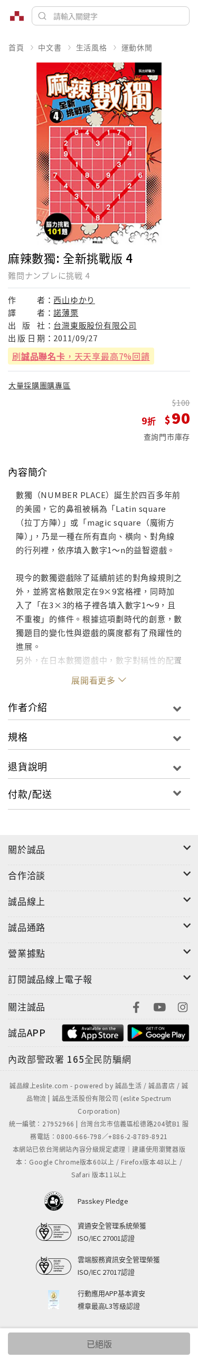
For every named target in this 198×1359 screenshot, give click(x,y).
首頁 (16, 47)
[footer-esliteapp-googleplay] (158, 1031)
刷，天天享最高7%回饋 (81, 356)
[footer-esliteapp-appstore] (93, 1031)
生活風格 (91, 47)
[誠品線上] (16, 15)
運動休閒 (137, 47)
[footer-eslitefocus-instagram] (182, 1005)
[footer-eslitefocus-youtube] (159, 1005)
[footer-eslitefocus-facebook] (136, 1005)
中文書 (49, 47)
